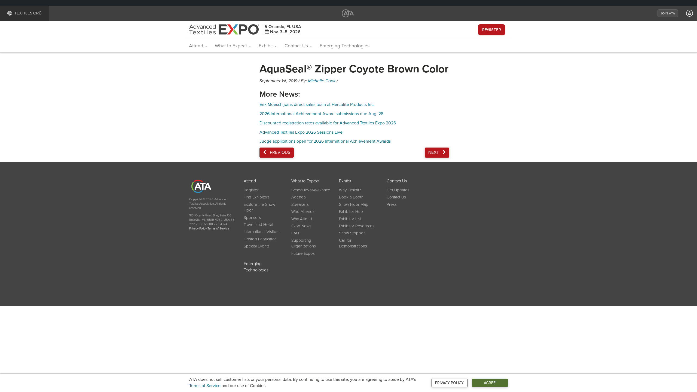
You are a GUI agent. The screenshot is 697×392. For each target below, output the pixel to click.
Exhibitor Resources (356, 225)
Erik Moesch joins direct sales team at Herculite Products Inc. (317, 104)
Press (392, 204)
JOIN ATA (668, 13)
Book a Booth (351, 197)
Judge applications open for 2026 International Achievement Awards (325, 141)
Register (491, 29)
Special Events (257, 246)
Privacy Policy (449, 383)
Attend (196, 46)
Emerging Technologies (344, 46)
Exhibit (266, 46)
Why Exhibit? (350, 190)
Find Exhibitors (257, 197)
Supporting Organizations (303, 243)
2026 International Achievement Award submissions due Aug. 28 (321, 114)
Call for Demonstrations (353, 243)
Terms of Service (205, 385)
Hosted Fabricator (260, 239)
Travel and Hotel (258, 224)
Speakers (300, 204)
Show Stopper (352, 233)
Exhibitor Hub (351, 211)
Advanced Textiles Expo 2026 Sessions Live (301, 132)
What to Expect (231, 46)
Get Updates (398, 190)
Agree (490, 383)
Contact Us (297, 46)
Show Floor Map (353, 204)
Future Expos (303, 253)
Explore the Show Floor (259, 207)
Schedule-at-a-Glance (310, 190)
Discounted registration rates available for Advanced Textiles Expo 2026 (327, 123)
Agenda (298, 197)
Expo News (301, 225)
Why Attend (301, 218)
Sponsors (252, 217)
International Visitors (262, 231)
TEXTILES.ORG (28, 13)
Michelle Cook (321, 81)
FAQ (295, 233)
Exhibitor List (350, 218)
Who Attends (302, 211)
